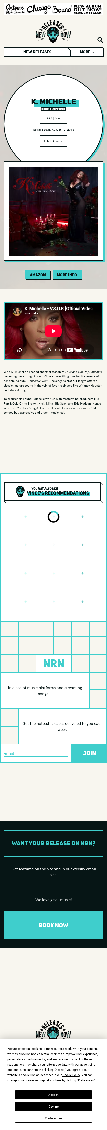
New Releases (37, 51)
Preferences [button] (86, 1080)
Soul (58, 118)
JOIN (89, 753)
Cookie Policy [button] (71, 1075)
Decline (53, 1106)
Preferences (54, 1118)
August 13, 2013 (63, 129)
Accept (53, 1095)
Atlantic (58, 141)
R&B (49, 118)
